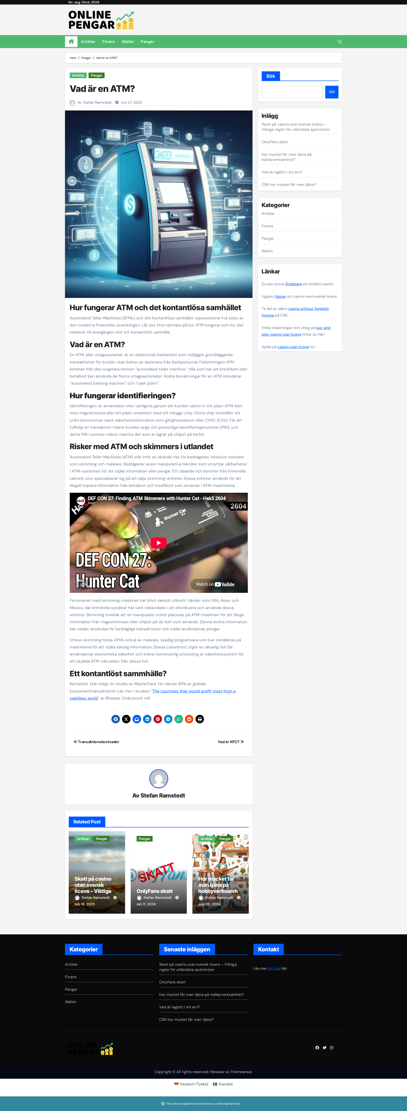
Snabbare (293, 283)
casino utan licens (293, 346)
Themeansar (241, 1071)
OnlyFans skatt (155, 891)
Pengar (147, 41)
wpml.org (205, 1103)
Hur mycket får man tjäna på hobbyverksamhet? (220, 888)
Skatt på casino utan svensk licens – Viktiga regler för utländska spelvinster (296, 127)
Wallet (128, 41)
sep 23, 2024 (209, 904)
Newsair (218, 1071)
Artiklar (88, 41)
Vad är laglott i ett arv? (282, 172)
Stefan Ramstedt (97, 102)
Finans (108, 41)
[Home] (71, 41)
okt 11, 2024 (146, 904)
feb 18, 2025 (85, 904)
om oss (274, 968)
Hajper (280, 296)
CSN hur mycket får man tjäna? (289, 184)
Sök (270, 76)
